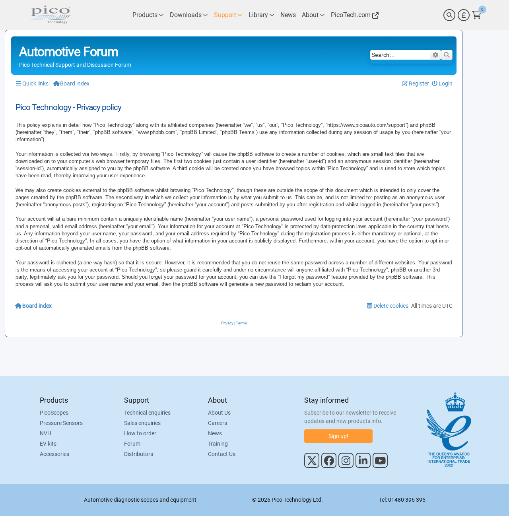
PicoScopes (54, 412)
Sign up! (338, 436)
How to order (140, 433)
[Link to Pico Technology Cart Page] (476, 15)
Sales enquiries (142, 423)
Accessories (54, 454)
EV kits (48, 443)
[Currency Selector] (464, 15)
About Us (219, 412)
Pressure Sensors (61, 423)
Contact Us (221, 454)
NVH (45, 433)
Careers (217, 423)
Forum (132, 443)
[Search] (449, 15)
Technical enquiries (147, 412)
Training (218, 443)
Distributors (138, 454)
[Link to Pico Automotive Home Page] (50, 15)
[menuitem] (442, 84)
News (215, 433)
